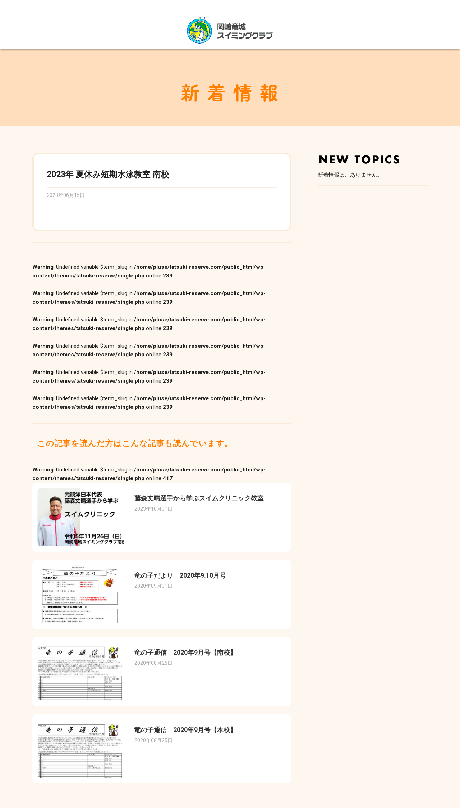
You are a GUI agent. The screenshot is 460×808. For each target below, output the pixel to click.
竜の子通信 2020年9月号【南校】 (185, 652)
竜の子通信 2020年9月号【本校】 (185, 729)
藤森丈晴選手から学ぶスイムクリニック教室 (199, 498)
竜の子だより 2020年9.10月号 (180, 575)
